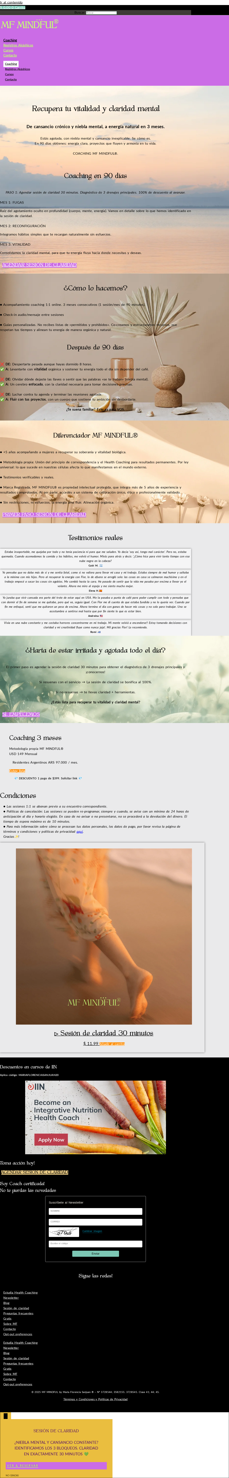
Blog (6, 1303)
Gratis (7, 1318)
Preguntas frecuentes (18, 1313)
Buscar (79, 12)
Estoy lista (17, 771)
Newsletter (11, 1298)
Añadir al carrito (112, 1044)
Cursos (8, 50)
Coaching (10, 40)
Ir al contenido (11, 2)
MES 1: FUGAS (12, 202)
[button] (95, 202)
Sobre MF (10, 1324)
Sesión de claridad (16, 1308)
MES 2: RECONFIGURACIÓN (23, 226)
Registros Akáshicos (18, 45)
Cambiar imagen (92, 1231)
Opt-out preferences (17, 1334)
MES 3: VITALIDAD (15, 244)
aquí (80, 831)
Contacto (10, 55)
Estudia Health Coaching (20, 1292)
